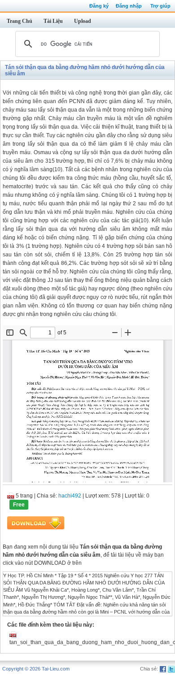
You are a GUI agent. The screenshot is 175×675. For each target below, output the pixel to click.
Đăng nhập (129, 6)
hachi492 (69, 496)
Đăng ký (99, 6)
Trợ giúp (160, 6)
